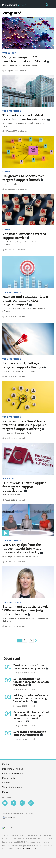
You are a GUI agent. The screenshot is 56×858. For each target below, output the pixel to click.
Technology (9, 53)
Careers (6, 782)
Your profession (11, 111)
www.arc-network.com (26, 848)
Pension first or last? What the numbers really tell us (29, 667)
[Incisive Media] (7, 828)
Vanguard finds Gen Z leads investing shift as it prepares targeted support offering (24, 425)
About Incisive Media (12, 773)
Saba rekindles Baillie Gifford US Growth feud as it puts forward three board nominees (31, 716)
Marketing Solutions (12, 768)
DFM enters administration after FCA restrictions (29, 733)
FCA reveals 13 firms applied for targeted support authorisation (24, 487)
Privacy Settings (10, 778)
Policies (6, 792)
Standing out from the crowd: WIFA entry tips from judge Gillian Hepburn (25, 610)
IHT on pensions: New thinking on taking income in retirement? (31, 682)
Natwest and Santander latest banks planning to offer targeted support (25, 300)
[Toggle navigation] (51, 5)
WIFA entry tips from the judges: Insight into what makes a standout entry (21, 548)
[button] (46, 5)
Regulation (8, 478)
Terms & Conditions (12, 787)
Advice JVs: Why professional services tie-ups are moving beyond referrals (31, 698)
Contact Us (7, 764)
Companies (8, 171)
